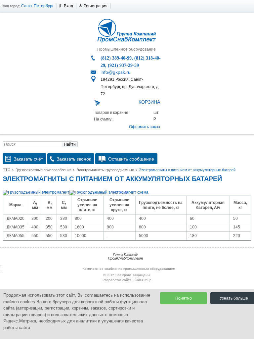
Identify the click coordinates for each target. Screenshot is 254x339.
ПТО (7, 170)
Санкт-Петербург (37, 6)
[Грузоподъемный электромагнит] (36, 192)
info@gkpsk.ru (116, 72)
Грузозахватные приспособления (43, 170)
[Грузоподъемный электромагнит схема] (108, 192)
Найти (70, 144)
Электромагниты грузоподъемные (105, 170)
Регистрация (95, 6)
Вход (68, 6)
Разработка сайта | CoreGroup (127, 280)
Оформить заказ (144, 126)
